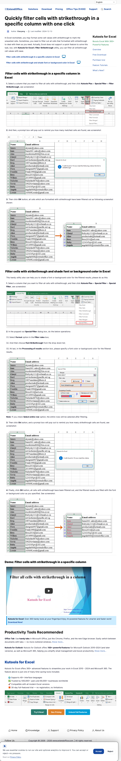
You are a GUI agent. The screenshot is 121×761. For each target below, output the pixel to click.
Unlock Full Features (78, 712)
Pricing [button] (59, 9)
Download (47, 9)
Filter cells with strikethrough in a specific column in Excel (33, 57)
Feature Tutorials (100, 65)
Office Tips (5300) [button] (76, 9)
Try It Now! (39, 712)
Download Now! (15, 622)
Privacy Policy (77, 730)
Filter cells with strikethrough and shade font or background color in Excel (40, 62)
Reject (110, 751)
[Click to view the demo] (63, 57)
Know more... (58, 642)
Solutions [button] (33, 9)
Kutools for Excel (20, 662)
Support (93, 9)
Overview (97, 49)
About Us (99, 730)
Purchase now (99, 60)
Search (107, 9)
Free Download (99, 55)
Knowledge (33, 730)
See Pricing (56, 712)
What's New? (98, 70)
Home (14, 730)
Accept (98, 751)
